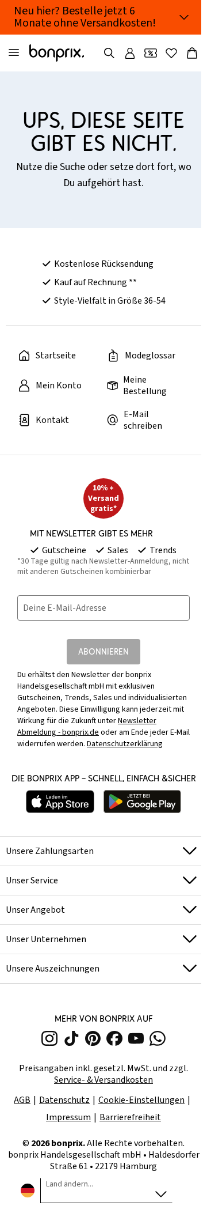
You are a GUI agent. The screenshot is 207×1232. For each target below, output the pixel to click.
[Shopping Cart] (192, 53)
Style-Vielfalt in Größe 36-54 (110, 301)
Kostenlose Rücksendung (104, 264)
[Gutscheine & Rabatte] (150, 53)
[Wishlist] (171, 53)
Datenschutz (64, 1100)
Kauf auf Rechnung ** (95, 282)
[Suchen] (109, 53)
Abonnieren (103, 651)
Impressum (68, 1117)
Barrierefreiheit (130, 1117)
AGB (22, 1100)
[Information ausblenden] (184, 17)
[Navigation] (14, 53)
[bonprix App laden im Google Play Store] (142, 801)
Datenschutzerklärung (125, 744)
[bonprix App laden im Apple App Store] (60, 801)
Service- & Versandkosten (103, 1080)
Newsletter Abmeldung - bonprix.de (86, 726)
